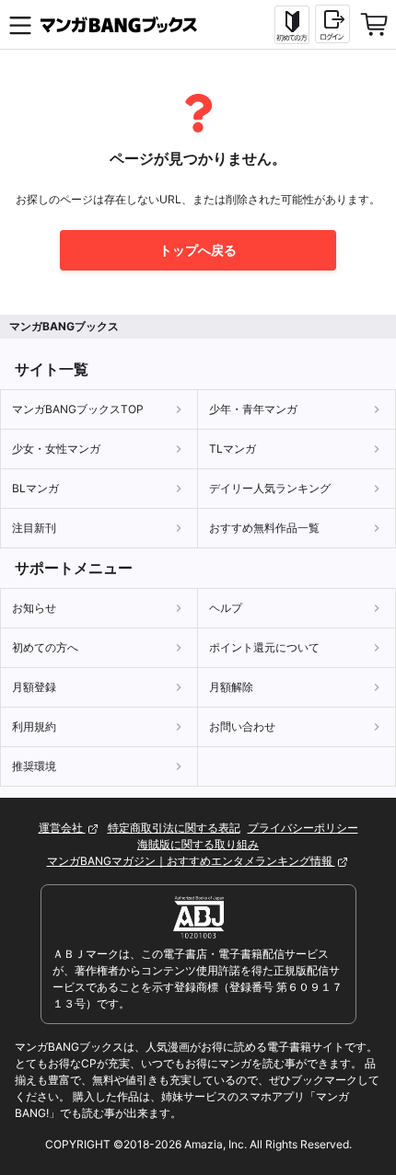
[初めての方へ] (292, 25)
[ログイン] (332, 24)
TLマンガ (232, 448)
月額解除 (231, 687)
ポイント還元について (264, 647)
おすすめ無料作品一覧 (264, 528)
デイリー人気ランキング (270, 488)
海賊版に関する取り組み (198, 844)
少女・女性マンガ (56, 448)
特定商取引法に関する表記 (174, 828)
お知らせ (34, 608)
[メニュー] (20, 25)
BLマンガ (35, 488)
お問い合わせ (242, 726)
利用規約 (34, 726)
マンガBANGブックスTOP (78, 409)
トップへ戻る (198, 250)
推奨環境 (34, 766)
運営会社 (62, 828)
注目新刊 (34, 528)
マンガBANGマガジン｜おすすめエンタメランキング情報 (191, 861)
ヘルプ (225, 608)
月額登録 (34, 687)
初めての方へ (45, 647)
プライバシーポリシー (303, 828)
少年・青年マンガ (253, 409)
